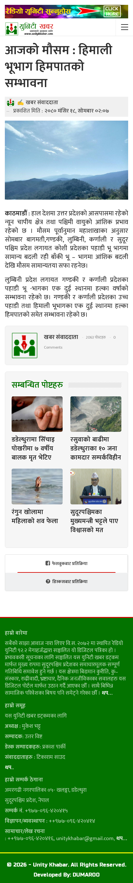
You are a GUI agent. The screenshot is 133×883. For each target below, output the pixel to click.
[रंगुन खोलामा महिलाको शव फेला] (37, 486)
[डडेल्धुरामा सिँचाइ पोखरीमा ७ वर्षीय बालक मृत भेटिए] (37, 414)
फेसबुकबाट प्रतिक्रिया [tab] (69, 563)
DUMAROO (86, 875)
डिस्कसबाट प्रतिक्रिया (69, 581)
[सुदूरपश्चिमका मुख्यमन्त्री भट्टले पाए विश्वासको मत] (95, 486)
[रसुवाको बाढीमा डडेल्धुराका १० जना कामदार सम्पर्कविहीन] (95, 414)
